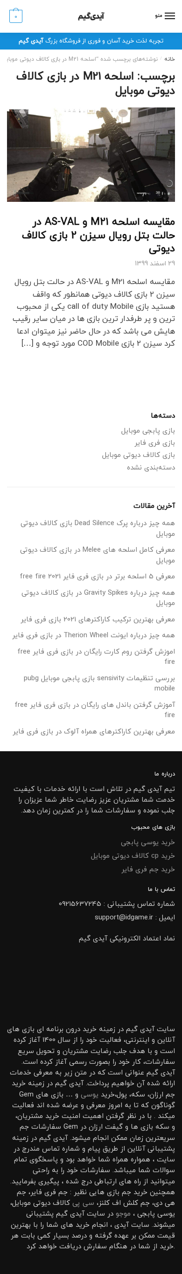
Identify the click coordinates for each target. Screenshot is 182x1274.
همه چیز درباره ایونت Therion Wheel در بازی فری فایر (93, 636)
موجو (123, 1214)
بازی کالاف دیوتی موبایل (138, 455)
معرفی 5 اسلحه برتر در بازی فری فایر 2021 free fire (97, 577)
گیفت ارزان (106, 1127)
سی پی (83, 1203)
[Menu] (169, 16)
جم (126, 1192)
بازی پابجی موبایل (148, 431)
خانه (169, 59)
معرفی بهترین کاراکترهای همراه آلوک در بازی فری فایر (94, 732)
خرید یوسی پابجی (148, 842)
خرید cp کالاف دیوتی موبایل (133, 856)
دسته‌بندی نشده (151, 468)
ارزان (156, 1095)
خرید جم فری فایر (148, 870)
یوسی (89, 1095)
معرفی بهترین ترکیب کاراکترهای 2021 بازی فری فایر (98, 620)
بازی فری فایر (154, 443)
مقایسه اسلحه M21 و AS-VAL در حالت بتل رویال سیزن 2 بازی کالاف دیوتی (98, 235)
